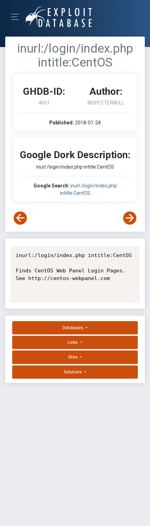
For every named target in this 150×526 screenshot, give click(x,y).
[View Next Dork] (129, 218)
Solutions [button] (73, 372)
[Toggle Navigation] (17, 17)
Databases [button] (73, 327)
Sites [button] (73, 357)
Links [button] (73, 342)
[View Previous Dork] (20, 218)
